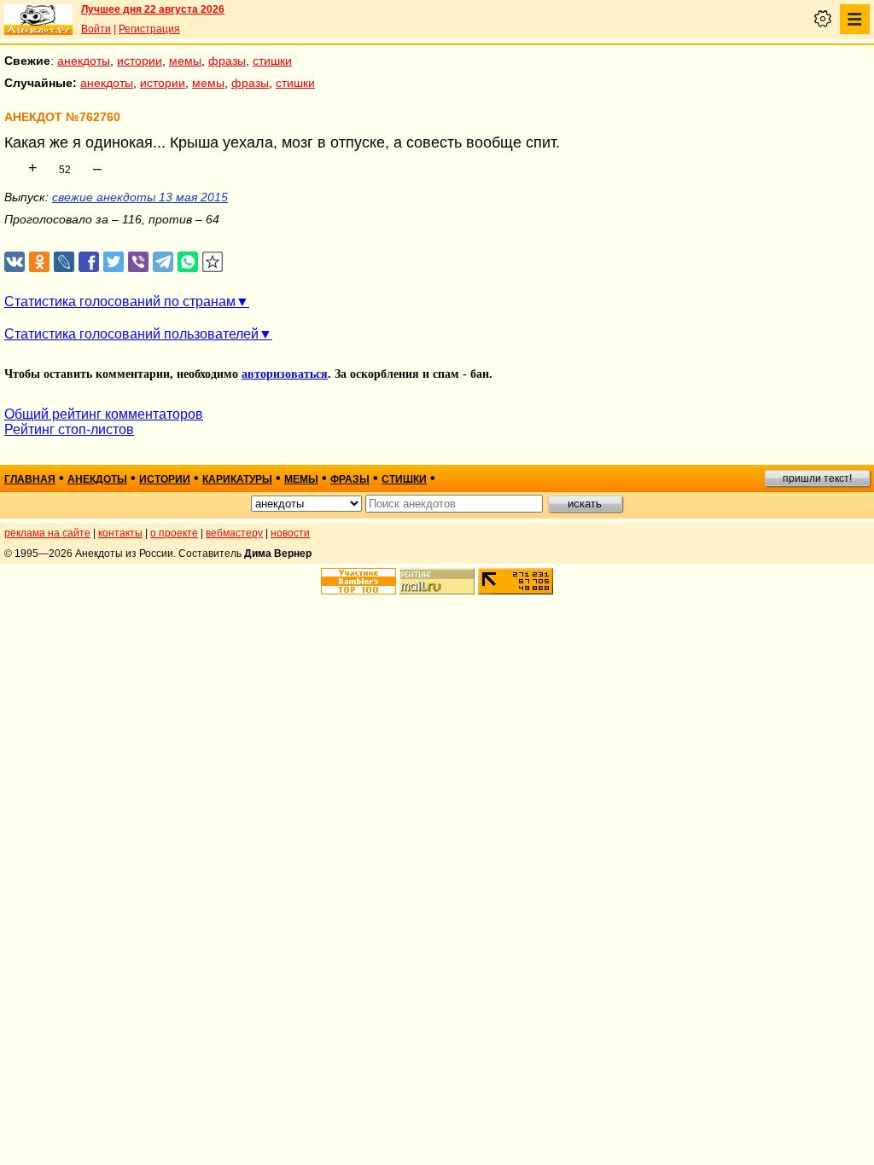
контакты (120, 533)
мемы (185, 60)
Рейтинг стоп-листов (69, 429)
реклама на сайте (47, 533)
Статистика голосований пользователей (131, 334)
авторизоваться (285, 374)
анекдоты (83, 60)
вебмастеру (234, 533)
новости (290, 533)
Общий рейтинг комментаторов (103, 414)
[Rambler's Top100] (358, 581)
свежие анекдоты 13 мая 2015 (140, 197)
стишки (272, 60)
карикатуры (237, 479)
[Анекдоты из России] (38, 19)
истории (139, 60)
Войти (96, 29)
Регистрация (149, 29)
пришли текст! (817, 478)
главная (29, 479)
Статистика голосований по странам (120, 301)
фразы (227, 60)
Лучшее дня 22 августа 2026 (152, 9)
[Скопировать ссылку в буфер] (213, 262)
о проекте (174, 533)
